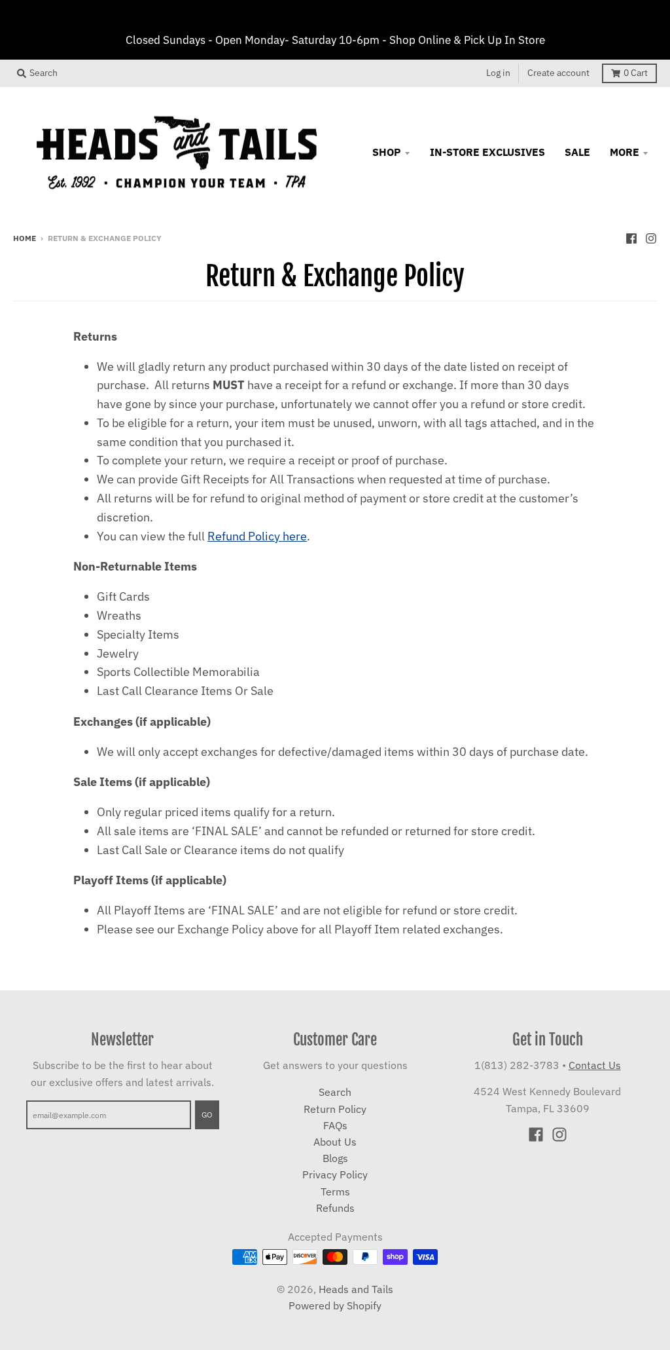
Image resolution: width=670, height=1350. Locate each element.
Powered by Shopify (335, 1305)
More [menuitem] (624, 152)
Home (24, 238)
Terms (335, 1191)
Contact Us (595, 1065)
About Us (335, 1141)
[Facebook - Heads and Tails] (631, 237)
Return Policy (335, 1109)
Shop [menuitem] (386, 152)
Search (335, 1091)
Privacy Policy (335, 1174)
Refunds (335, 1207)
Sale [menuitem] (577, 152)
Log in (498, 73)
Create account (558, 73)
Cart (636, 73)
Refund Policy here (257, 536)
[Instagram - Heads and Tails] (651, 237)
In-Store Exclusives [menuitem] (487, 152)
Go (207, 1114)
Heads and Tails (356, 1289)
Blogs (335, 1158)
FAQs (335, 1125)
